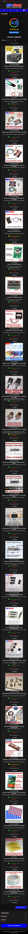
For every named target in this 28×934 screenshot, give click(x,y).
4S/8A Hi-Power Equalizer (14, 264)
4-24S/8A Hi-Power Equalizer (14, 297)
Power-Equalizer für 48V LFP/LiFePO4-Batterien (14, 199)
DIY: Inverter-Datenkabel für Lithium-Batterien (14, 99)
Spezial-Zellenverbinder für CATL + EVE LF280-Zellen (14, 496)
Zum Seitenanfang (21, 907)
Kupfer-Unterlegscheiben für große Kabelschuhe (14, 727)
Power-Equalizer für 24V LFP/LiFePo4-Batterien (14, 166)
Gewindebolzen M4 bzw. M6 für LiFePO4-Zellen (14, 693)
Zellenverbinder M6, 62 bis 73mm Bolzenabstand (14, 628)
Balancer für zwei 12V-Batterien (14, 330)
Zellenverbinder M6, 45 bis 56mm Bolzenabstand (14, 595)
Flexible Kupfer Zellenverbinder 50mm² (14, 561)
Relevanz (9, 40)
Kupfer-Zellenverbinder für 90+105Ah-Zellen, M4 (14, 661)
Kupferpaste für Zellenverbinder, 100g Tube (14, 759)
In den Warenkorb (14, 74)
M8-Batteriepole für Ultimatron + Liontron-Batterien (14, 397)
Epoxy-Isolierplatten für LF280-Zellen (14, 858)
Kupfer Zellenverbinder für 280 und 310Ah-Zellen (14, 463)
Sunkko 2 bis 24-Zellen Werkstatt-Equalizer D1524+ (14, 364)
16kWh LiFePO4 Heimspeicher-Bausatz (14, 66)
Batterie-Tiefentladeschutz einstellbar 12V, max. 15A (14, 793)
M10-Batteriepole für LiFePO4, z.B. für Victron (14, 429)
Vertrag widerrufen (14, 925)
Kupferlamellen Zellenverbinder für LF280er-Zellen (14, 529)
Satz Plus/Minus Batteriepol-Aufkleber (14, 825)
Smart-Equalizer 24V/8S (14, 231)
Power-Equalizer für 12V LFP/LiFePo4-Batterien (14, 132)
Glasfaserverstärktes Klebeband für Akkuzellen (14, 892)
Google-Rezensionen (14, 32)
